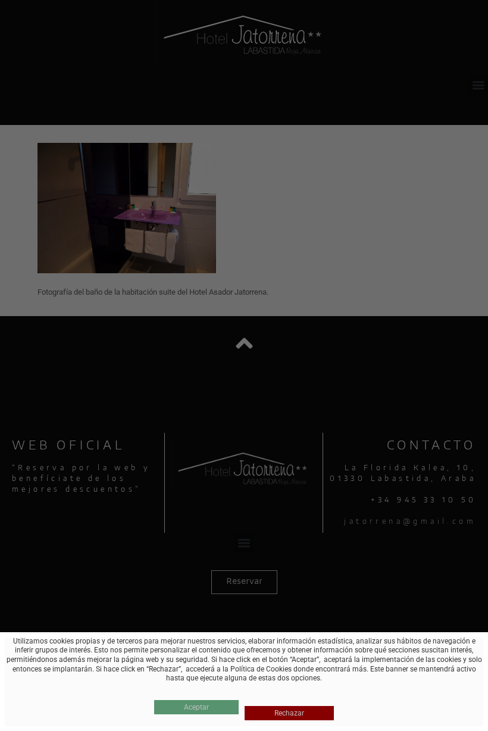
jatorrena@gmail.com (410, 521)
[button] (478, 85)
